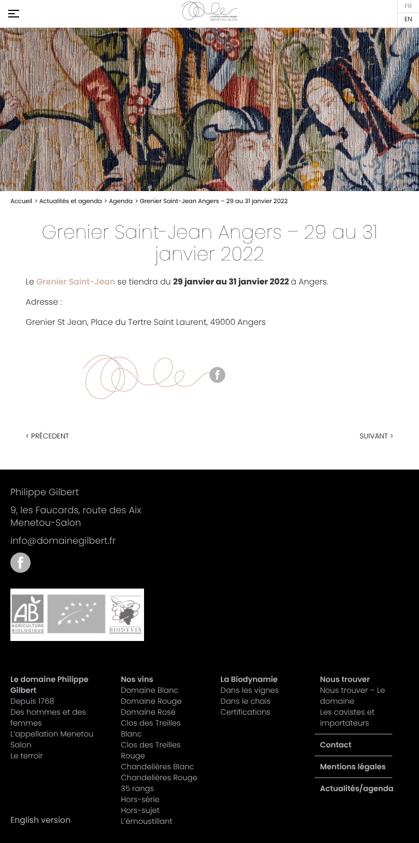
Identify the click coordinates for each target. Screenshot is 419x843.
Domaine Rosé (148, 712)
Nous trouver (345, 679)
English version (408, 19)
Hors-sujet (140, 810)
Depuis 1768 (32, 701)
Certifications (245, 712)
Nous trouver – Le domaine (352, 696)
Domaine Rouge (151, 701)
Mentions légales (353, 766)
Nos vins (137, 679)
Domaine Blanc (150, 690)
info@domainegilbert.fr (63, 540)
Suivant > (376, 436)
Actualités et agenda (70, 201)
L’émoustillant (147, 821)
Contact (336, 744)
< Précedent (47, 436)
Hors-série (140, 799)
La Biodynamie (249, 679)
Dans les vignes (249, 690)
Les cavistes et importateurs (347, 717)
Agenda (121, 201)
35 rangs (137, 788)
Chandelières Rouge (159, 777)
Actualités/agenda (357, 788)
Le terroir (26, 755)
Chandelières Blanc (157, 766)
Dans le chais (245, 701)
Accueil (21, 201)
